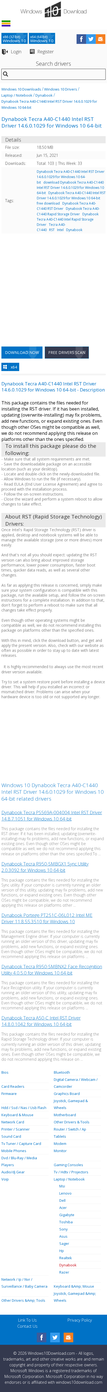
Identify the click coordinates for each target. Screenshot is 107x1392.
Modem (60, 1143)
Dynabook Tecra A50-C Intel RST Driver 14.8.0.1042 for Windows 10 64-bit (41, 1021)
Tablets (60, 1136)
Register (45, 51)
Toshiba (66, 1221)
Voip (5, 1179)
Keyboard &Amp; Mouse (74, 1286)
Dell (62, 1200)
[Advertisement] (53, 288)
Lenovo (65, 1193)
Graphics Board (67, 1093)
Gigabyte (66, 1214)
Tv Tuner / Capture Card (21, 1143)
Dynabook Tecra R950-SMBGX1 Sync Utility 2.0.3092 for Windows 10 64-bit (45, 867)
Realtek (65, 1257)
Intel (60, 229)
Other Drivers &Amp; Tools (23, 1300)
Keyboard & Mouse (17, 1114)
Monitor (60, 1150)
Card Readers (12, 1086)
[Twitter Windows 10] (55, 1337)
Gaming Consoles (68, 1164)
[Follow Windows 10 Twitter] (91, 39)
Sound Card (11, 1136)
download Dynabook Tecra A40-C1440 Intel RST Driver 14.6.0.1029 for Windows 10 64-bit (70, 187)
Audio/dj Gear (13, 1171)
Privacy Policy (79, 1320)
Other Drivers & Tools (71, 1122)
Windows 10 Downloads (21, 89)
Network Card (12, 1122)
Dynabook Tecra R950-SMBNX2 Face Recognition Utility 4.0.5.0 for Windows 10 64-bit (51, 969)
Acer (63, 1207)
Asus (63, 1236)
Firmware (9, 1093)
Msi (62, 1186)
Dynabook (44, 95)
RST (52, 229)
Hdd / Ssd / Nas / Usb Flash (23, 1107)
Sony (63, 1229)
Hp (61, 1250)
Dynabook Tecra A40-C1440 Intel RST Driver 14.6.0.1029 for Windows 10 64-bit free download (71, 198)
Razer (64, 1272)
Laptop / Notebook (16, 95)
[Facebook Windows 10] (41, 1337)
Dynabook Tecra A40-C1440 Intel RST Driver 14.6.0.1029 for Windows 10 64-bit (71, 176)
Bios (5, 1072)
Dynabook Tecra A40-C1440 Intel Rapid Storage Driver (67, 219)
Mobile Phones (13, 1150)
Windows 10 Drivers (60, 89)
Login (16, 51)
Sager (64, 1243)
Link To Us (27, 1320)
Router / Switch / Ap (70, 1129)
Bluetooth (62, 1072)
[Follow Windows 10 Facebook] (81, 39)
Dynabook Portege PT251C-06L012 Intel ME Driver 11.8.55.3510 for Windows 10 (46, 918)
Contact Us (27, 1326)
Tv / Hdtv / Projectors (71, 1171)
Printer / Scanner (15, 1129)
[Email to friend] (100, 39)
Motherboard (65, 1114)
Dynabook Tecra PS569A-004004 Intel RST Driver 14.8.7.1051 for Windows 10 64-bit (51, 815)
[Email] (68, 1337)
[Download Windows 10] (53, 9)
